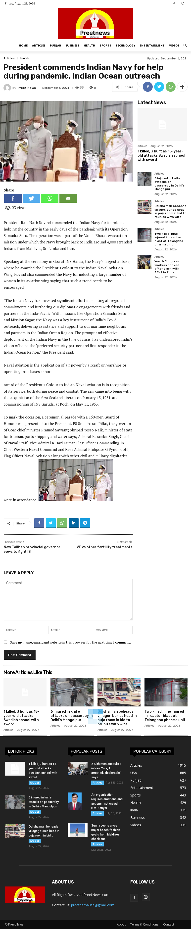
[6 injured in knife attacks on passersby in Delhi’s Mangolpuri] (144, 179)
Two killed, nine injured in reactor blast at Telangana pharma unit (168, 239)
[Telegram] (85, 523)
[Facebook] (174, 3)
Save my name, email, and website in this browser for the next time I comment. (70, 642)
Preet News (27, 87)
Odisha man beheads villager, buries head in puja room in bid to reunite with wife (170, 211)
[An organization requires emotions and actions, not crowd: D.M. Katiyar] (78, 801)
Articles (39, 45)
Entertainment (152, 45)
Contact (168, 924)
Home (23, 45)
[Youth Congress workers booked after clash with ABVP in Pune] (144, 262)
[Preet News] (95, 23)
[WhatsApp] (171, 87)
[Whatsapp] (49, 198)
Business (72, 45)
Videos (174, 45)
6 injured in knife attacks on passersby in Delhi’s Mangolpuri (169, 184)
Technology (125, 45)
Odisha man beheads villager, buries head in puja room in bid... (44, 831)
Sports (105, 45)
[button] (185, 45)
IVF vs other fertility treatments (104, 547)
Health (89, 45)
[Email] (68, 198)
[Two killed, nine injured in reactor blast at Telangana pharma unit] (144, 235)
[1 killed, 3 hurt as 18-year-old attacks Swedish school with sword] (162, 124)
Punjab (55, 45)
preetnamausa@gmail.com (92, 905)
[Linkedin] (74, 523)
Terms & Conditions (144, 924)
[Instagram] (182, 3)
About (121, 924)
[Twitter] (159, 87)
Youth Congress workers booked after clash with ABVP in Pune (166, 267)
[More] (182, 87)
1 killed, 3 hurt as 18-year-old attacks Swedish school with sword (161, 155)
